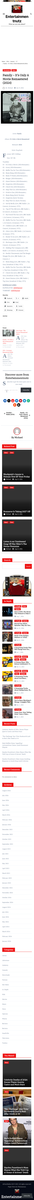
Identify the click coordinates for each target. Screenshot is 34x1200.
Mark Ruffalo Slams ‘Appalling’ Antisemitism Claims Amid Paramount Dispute (15, 745)
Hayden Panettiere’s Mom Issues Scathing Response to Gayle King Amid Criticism (16, 760)
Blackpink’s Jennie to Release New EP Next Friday (16, 475)
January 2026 (6, 825)
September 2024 (7, 902)
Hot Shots (5, 985)
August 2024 (6, 907)
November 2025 (7, 834)
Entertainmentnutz (17, 18)
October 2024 (6, 897)
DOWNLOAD (18, 288)
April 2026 (5, 810)
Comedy (5, 970)
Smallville (5, 1033)
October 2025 (6, 839)
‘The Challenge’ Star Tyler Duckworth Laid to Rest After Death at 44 (16, 737)
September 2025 (7, 844)
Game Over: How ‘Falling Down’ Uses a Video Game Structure (22, 714)
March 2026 (6, 815)
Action (4, 955)
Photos (4, 1019)
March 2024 (6, 931)
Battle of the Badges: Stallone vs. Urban (21, 636)
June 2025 (5, 859)
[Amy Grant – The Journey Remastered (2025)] (23, 339)
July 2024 (5, 912)
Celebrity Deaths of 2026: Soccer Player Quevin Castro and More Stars (15, 730)
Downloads (7, 70)
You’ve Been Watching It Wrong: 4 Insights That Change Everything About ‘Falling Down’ (22, 703)
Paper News (12, 1187)
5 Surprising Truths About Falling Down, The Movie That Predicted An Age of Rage (22, 691)
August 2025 (6, 849)
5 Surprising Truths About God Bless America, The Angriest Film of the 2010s (22, 679)
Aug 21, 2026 (18, 479)
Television (5, 1038)
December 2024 (7, 888)
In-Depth (17, 606)
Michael (10, 88)
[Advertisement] (17, 42)
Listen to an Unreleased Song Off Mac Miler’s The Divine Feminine (15, 544)
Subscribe (26, 390)
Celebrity (5, 965)
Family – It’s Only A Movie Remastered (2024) (8, 341)
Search (7, 560)
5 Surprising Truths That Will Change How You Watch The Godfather (22, 649)
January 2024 (6, 941)
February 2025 (7, 878)
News (11, 453)
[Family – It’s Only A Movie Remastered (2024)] (8, 333)
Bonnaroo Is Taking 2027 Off (16, 511)
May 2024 (5, 922)
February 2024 (7, 936)
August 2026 (6, 791)
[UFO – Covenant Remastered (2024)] (9, 358)
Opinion (17, 609)
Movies (25, 657)
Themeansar (22, 1187)
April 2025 (5, 868)
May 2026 (5, 805)
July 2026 (5, 795)
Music (14, 70)
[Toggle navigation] (3, 14)
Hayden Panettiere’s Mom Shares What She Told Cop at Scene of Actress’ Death (16, 753)
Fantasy (4, 980)
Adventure (5, 960)
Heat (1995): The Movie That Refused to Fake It (22, 612)
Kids (3, 994)
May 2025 (5, 863)
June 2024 (5, 917)
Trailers (4, 1043)
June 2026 (5, 800)
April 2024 (5, 927)
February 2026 (7, 820)
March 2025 (6, 873)
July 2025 (5, 854)
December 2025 (7, 829)
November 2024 (7, 893)
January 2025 (6, 883)
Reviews (5, 1024)
